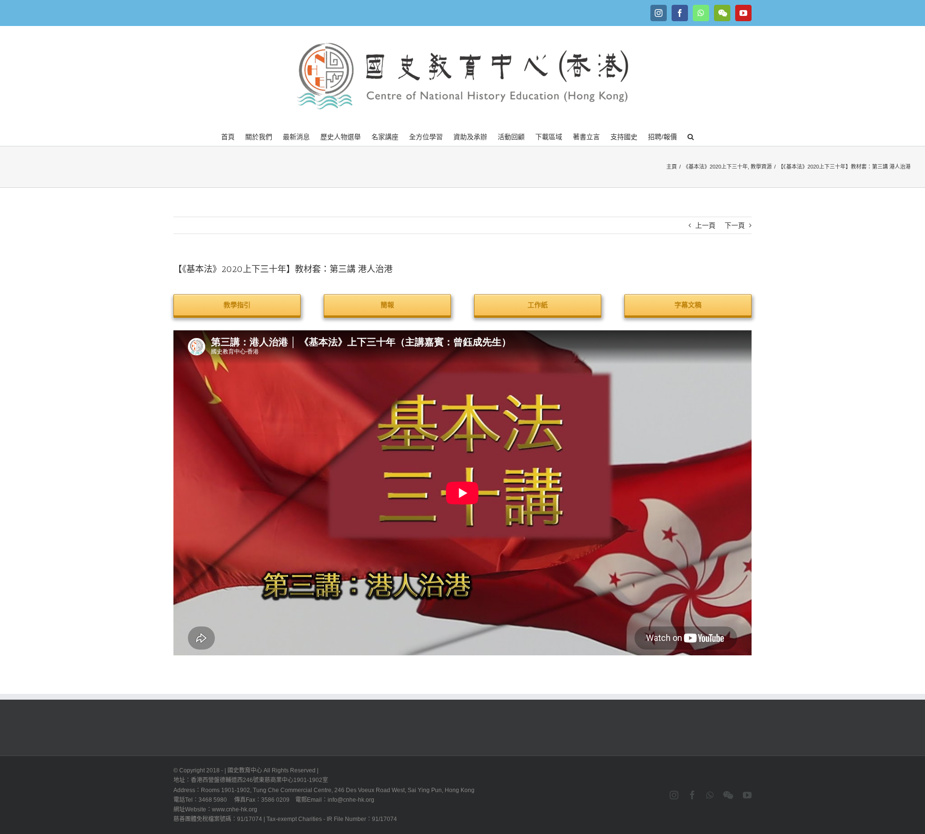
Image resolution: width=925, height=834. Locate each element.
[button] (690, 135)
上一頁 (705, 225)
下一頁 (735, 225)
